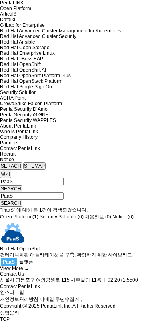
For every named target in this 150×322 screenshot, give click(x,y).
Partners (9, 143)
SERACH (11, 166)
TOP (5, 319)
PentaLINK (12, 3)
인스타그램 (12, 292)
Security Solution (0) (62, 217)
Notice (7, 159)
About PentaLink (18, 126)
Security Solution (18, 92)
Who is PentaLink (19, 131)
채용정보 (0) (98, 217)
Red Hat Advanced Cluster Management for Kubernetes (60, 31)
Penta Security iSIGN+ (24, 115)
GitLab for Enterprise (22, 25)
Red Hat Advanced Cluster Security (38, 36)
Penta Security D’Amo (24, 109)
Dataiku (8, 19)
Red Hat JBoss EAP (21, 59)
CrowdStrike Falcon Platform (31, 103)
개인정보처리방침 (19, 299)
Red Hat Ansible (17, 42)
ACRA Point (13, 98)
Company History (19, 137)
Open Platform (15, 8)
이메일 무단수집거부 (62, 299)
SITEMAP (34, 166)
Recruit (8, 154)
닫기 (5, 173)
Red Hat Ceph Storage (25, 47)
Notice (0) (123, 217)
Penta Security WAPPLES (28, 120)
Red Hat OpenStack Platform (31, 81)
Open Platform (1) (19, 217)
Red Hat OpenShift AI (23, 70)
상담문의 (9, 313)
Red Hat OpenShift (20, 64)
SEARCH (11, 189)
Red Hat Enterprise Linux (27, 53)
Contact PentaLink (20, 148)
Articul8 (8, 14)
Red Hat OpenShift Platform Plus (35, 75)
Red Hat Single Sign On (26, 87)
